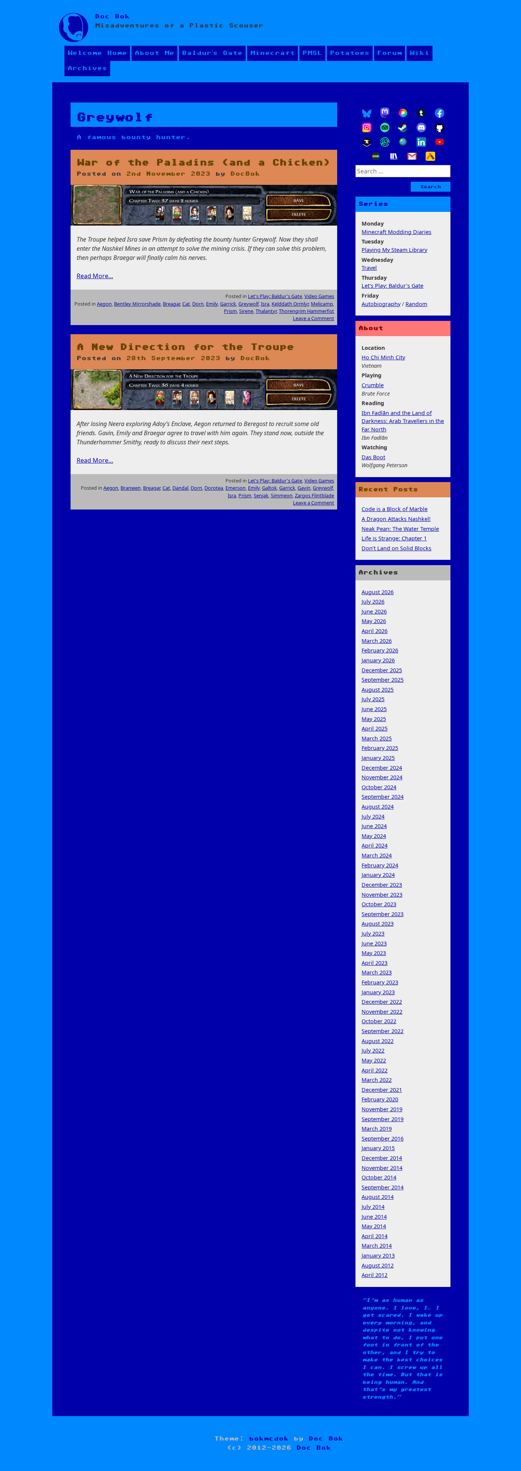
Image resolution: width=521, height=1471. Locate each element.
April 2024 (375, 845)
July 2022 (373, 1050)
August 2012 (378, 1265)
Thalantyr (266, 311)
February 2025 (380, 748)
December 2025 (382, 670)
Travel (369, 267)
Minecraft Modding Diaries (396, 232)
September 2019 (383, 1119)
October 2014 (379, 1177)
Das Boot (373, 457)
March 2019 (377, 1128)
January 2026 (378, 660)
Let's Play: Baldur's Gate (275, 296)
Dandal (180, 487)
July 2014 (373, 1206)
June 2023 (374, 943)
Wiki (419, 53)
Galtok (269, 487)
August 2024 (378, 806)
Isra (265, 303)
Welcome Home (97, 53)
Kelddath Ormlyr (290, 303)
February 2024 (380, 865)
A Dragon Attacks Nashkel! (396, 518)
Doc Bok (112, 16)
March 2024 (377, 855)
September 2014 (383, 1187)
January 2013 (378, 1255)
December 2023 (382, 884)
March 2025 (377, 738)
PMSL (312, 53)
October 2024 (379, 787)
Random (416, 304)
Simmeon (282, 495)
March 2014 (377, 1245)
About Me (154, 53)
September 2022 (383, 1031)
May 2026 (374, 621)
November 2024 (382, 777)
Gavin (303, 487)
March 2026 (377, 640)
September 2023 (383, 914)
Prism (230, 311)
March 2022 (377, 1079)
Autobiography (381, 304)
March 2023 (377, 972)
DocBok (245, 173)
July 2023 (373, 933)
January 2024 (378, 874)
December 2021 (382, 1089)
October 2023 (379, 904)
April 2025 (375, 728)
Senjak (261, 495)
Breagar (171, 303)
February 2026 (380, 650)
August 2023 (378, 923)
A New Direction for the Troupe (185, 347)
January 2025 (378, 757)
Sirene (246, 311)
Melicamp (322, 303)
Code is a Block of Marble (395, 509)
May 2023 (374, 953)
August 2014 (378, 1196)
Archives (87, 68)
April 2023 (375, 962)
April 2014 (375, 1236)
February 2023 (380, 982)
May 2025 (374, 719)
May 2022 (374, 1060)
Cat (186, 303)
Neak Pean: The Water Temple (400, 528)
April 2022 (375, 1070)
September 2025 (383, 679)
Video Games (319, 296)
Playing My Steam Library (394, 249)
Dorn (198, 303)
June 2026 (374, 611)
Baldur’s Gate (212, 53)
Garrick (228, 303)
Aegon (104, 303)
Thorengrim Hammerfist (306, 311)
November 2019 (382, 1109)
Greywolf (248, 303)
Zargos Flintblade (314, 495)
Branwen (131, 487)
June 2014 (374, 1216)
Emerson (235, 487)
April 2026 (375, 631)
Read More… (95, 276)
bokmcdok (269, 1438)
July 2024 (373, 816)
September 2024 (383, 796)
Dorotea (213, 487)
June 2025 (374, 709)
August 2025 (378, 689)
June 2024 (374, 826)
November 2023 (382, 894)
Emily (212, 303)
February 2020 (380, 1099)
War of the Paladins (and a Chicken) (203, 162)
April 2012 (375, 1275)
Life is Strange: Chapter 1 (394, 538)
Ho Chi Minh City (383, 357)
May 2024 (374, 836)
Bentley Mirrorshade (137, 303)
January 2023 (378, 992)
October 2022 (379, 1021)
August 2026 (378, 592)
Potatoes (350, 53)
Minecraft (272, 53)
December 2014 (382, 1158)
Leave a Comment (313, 318)
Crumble (373, 385)
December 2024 (382, 767)
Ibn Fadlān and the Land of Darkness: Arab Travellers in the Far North (403, 421)
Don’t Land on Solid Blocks (396, 548)
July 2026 (373, 601)
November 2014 (382, 1167)
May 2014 (374, 1226)
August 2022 (378, 1041)
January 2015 (378, 1148)
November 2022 (382, 1011)
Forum (389, 53)
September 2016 (383, 1138)
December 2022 (382, 1001)
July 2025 (373, 699)
